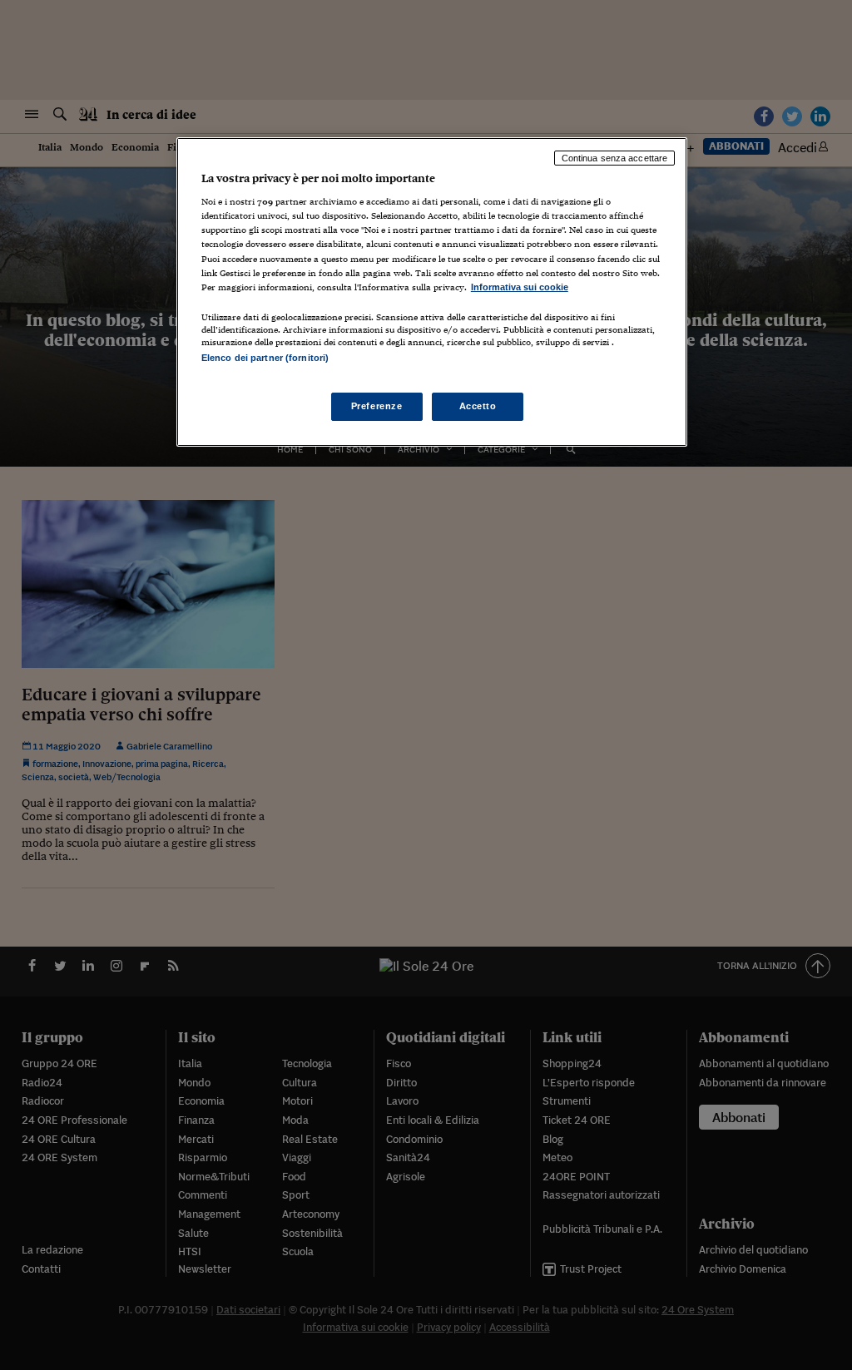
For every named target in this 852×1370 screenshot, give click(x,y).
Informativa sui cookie (519, 287)
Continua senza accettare (615, 158)
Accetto (478, 406)
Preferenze (377, 406)
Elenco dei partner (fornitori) (265, 358)
